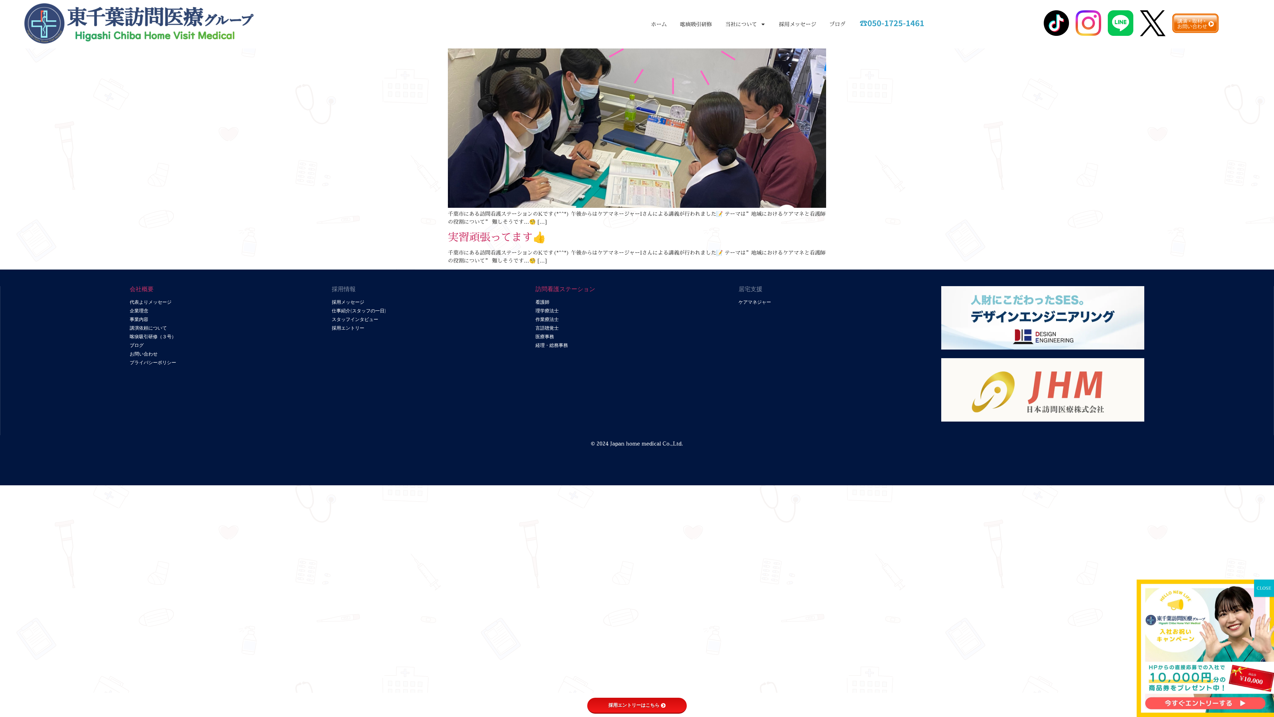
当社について (741, 24)
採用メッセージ (797, 24)
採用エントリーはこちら (634, 705)
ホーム (659, 24)
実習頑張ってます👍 (497, 237)
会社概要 (142, 289)
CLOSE (1264, 588)
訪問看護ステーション (565, 289)
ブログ (837, 24)
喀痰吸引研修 (696, 24)
